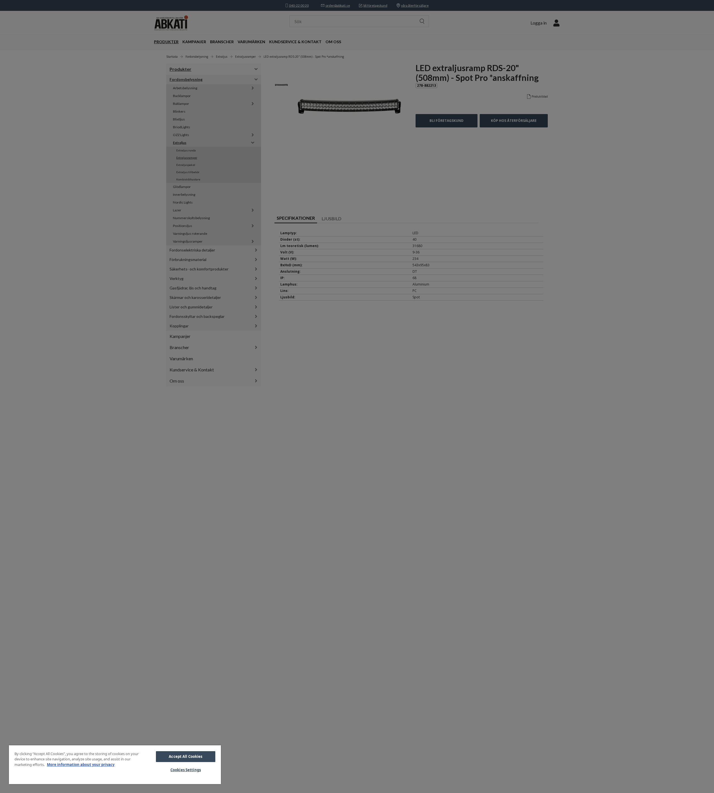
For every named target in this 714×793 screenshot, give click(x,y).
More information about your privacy (80, 764)
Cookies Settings (185, 769)
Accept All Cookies (185, 756)
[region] (115, 764)
